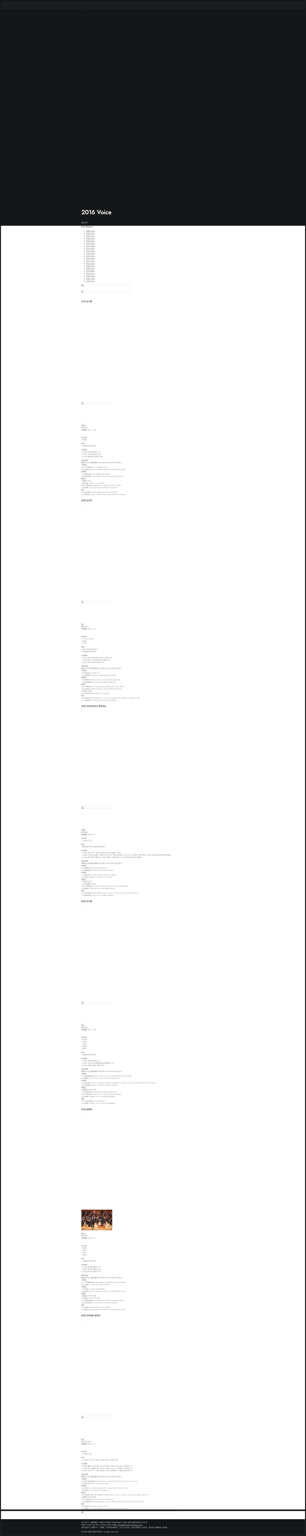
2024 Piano (95, 112)
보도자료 (94, 37)
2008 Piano (95, 75)
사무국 (93, 30)
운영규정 (94, 50)
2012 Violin (95, 85)
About (88, 24)
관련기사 (94, 40)
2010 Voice (95, 80)
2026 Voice (95, 117)
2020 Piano (95, 105)
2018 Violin (95, 100)
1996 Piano (95, 67)
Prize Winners (92, 65)
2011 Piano (95, 82)
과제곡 (93, 52)
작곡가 (93, 60)
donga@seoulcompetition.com (129, 1525)
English (93, 178)
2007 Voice (95, 72)
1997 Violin (95, 70)
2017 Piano (95, 97)
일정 (92, 45)
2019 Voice (95, 102)
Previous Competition (96, 120)
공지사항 (94, 35)
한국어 (93, 175)
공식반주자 (95, 57)
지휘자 (93, 62)
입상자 (93, 55)
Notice (89, 32)
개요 (92, 27)
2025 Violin (95, 115)
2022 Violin (95, 107)
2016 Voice (95, 95)
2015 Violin (95, 92)
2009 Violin (95, 77)
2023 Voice (95, 110)
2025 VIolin (90, 278)
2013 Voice (95, 87)
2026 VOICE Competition (97, 42)
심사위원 (94, 47)
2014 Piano (95, 90)
